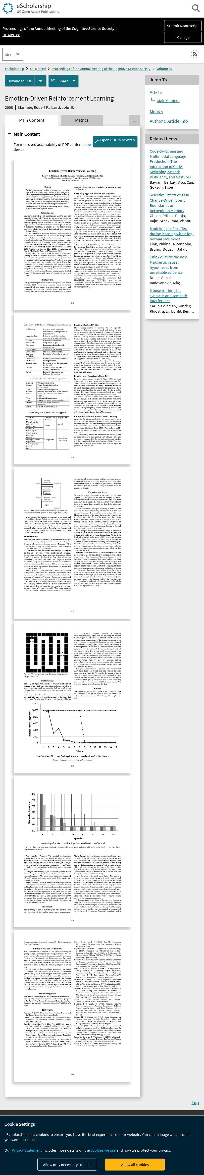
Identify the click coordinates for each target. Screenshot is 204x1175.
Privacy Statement (27, 1150)
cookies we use (103, 1150)
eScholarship (14, 68)
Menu (10, 54)
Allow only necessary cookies (67, 1164)
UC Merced (11, 34)
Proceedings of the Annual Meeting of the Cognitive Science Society (101, 68)
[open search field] (196, 8)
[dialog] (102, 1145)
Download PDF (19, 80)
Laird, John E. (62, 107)
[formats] (40, 80)
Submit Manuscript (183, 25)
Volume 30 (164, 68)
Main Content (27, 134)
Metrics (156, 111)
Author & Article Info (169, 121)
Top (195, 1102)
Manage (177, 37)
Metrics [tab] (82, 120)
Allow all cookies (135, 1164)
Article (156, 92)
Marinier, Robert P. (33, 107)
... (134, 120)
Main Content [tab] (31, 120)
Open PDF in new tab (117, 139)
